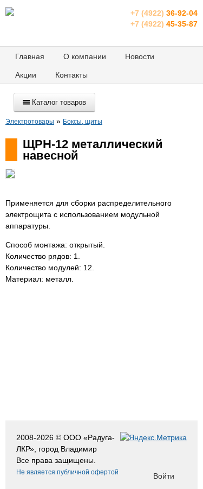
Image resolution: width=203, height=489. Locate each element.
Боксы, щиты (82, 121)
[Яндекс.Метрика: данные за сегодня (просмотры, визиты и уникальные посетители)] (153, 437)
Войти (163, 476)
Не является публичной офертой (67, 472)
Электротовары (29, 121)
